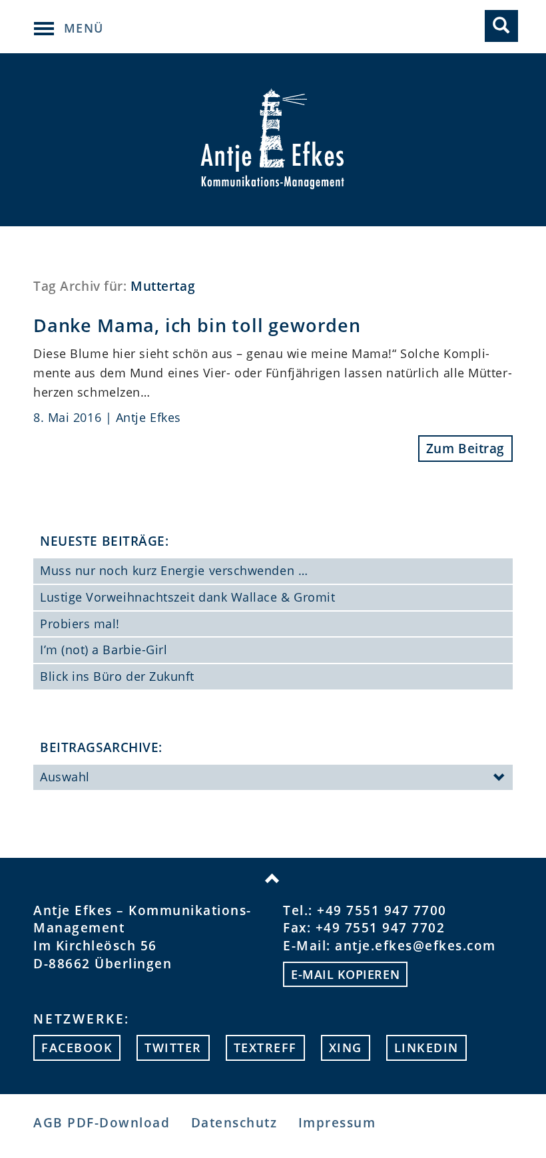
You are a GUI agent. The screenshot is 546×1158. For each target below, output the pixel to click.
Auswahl (65, 777)
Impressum (337, 1122)
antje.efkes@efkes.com (415, 945)
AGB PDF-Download (101, 1122)
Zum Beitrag (465, 448)
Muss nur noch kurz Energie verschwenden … (174, 570)
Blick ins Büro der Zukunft (117, 676)
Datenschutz (234, 1122)
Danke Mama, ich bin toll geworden (197, 325)
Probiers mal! (80, 624)
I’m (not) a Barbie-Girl (103, 650)
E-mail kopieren (345, 974)
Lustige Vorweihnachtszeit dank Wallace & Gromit (187, 597)
